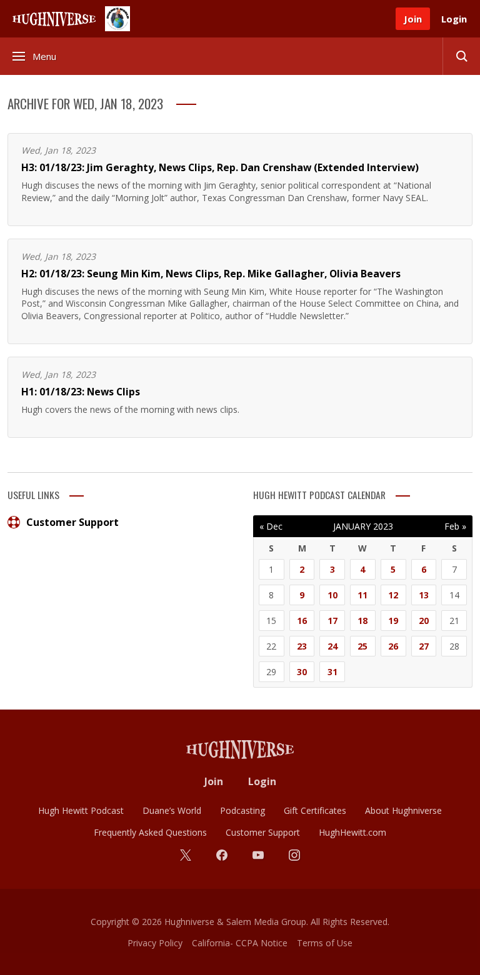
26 (393, 646)
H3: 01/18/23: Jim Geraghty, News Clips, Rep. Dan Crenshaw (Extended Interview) (220, 167)
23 (302, 646)
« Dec (270, 526)
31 (333, 672)
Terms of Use (324, 943)
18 (363, 620)
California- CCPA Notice (240, 943)
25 (363, 646)
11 (363, 595)
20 (424, 620)
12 (393, 595)
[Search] (461, 56)
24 (333, 646)
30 (302, 672)
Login (454, 18)
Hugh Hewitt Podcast (81, 810)
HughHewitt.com (352, 832)
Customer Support (72, 522)
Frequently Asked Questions (150, 832)
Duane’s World (171, 810)
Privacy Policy (155, 943)
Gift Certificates (315, 810)
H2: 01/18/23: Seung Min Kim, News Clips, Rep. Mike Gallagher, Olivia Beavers (211, 273)
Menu (44, 56)
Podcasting (242, 810)
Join (413, 18)
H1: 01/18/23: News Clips (80, 391)
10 (333, 595)
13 (424, 595)
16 (302, 620)
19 (393, 620)
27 (424, 646)
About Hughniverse (403, 810)
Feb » (455, 526)
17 (333, 620)
